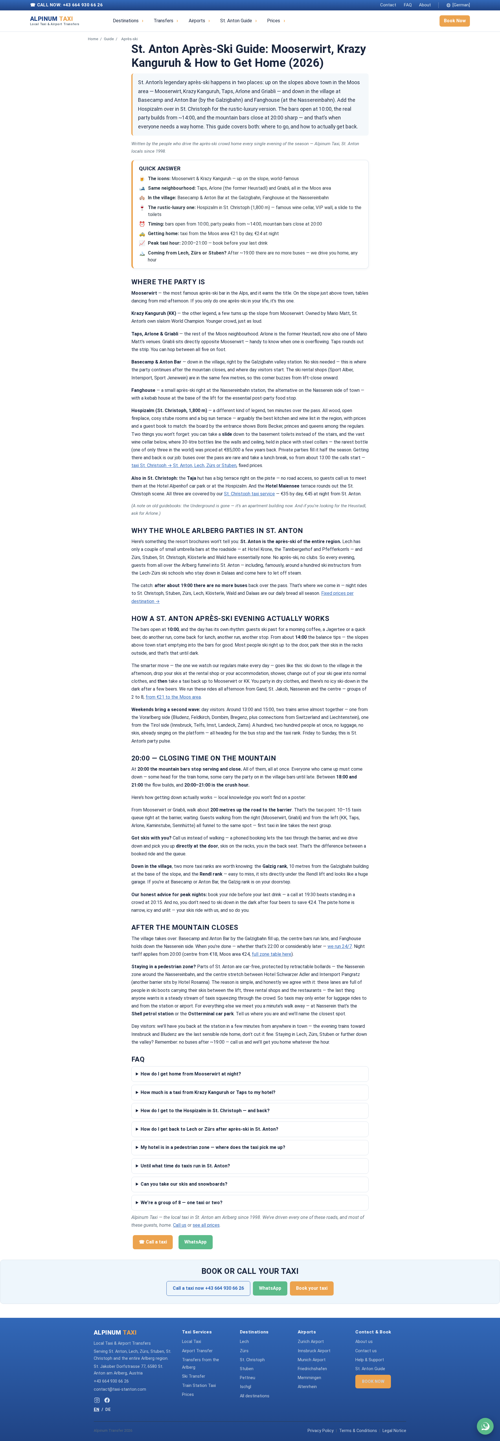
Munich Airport (312, 1359)
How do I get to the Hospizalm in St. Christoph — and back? (205, 1110)
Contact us (366, 1350)
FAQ (408, 5)
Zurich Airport (311, 1341)
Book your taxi (312, 1288)
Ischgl (245, 1386)
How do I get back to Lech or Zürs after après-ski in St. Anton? (209, 1129)
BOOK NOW (373, 1381)
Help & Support (369, 1359)
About (425, 5)
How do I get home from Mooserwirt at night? (191, 1074)
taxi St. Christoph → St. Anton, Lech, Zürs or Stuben (183, 465)
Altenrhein (307, 1386)
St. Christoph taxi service (249, 494)
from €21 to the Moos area (173, 697)
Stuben (246, 1368)
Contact (388, 5)
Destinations (126, 20)
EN (96, 1409)
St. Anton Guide (236, 20)
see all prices (206, 1225)
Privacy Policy (321, 1430)
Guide (109, 38)
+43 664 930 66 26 (111, 1381)
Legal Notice (394, 1430)
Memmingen (309, 1377)
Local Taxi (191, 1341)
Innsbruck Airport (314, 1350)
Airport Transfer (197, 1350)
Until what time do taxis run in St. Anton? (185, 1166)
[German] (461, 5)
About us (364, 1341)
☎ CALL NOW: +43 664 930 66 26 (66, 5)
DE (108, 1409)
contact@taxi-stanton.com (120, 1389)
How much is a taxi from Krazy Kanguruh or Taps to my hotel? (208, 1092)
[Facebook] (107, 1400)
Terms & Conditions (358, 1430)
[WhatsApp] (485, 1426)
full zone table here (271, 954)
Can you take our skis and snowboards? (184, 1184)
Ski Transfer (193, 1376)
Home (93, 38)
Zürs (244, 1350)
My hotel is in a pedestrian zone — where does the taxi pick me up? (213, 1147)
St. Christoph (252, 1359)
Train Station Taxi (199, 1385)
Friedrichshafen (312, 1368)
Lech (244, 1341)
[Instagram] (97, 1400)
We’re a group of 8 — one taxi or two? (182, 1202)
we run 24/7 (340, 946)
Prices (273, 20)
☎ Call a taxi (153, 1242)
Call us (179, 1225)
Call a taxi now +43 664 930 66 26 (208, 1288)
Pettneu (247, 1377)
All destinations (254, 1396)
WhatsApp (195, 1242)
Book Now (455, 20)
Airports (197, 20)
